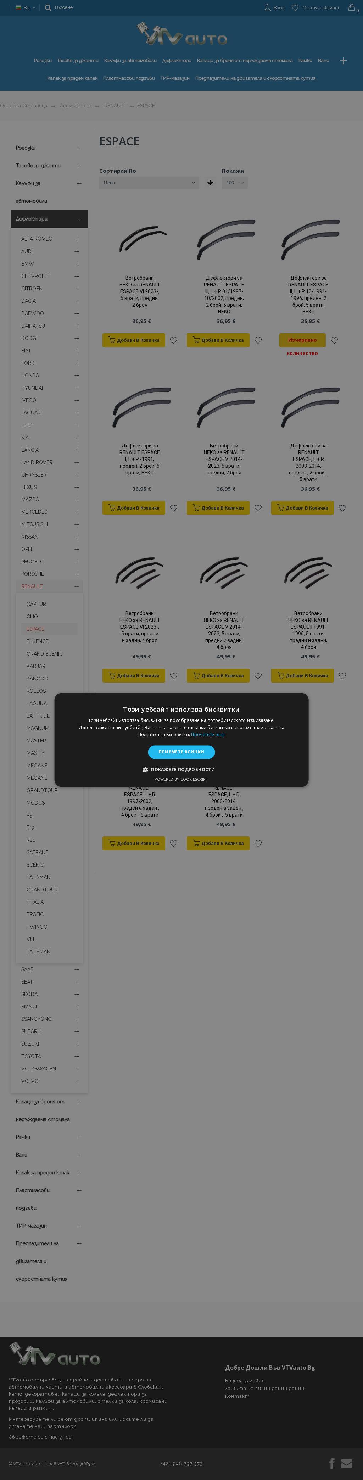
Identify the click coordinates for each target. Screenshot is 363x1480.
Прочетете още (208, 734)
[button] (181, 769)
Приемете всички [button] (181, 752)
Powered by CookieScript (181, 779)
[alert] (181, 740)
